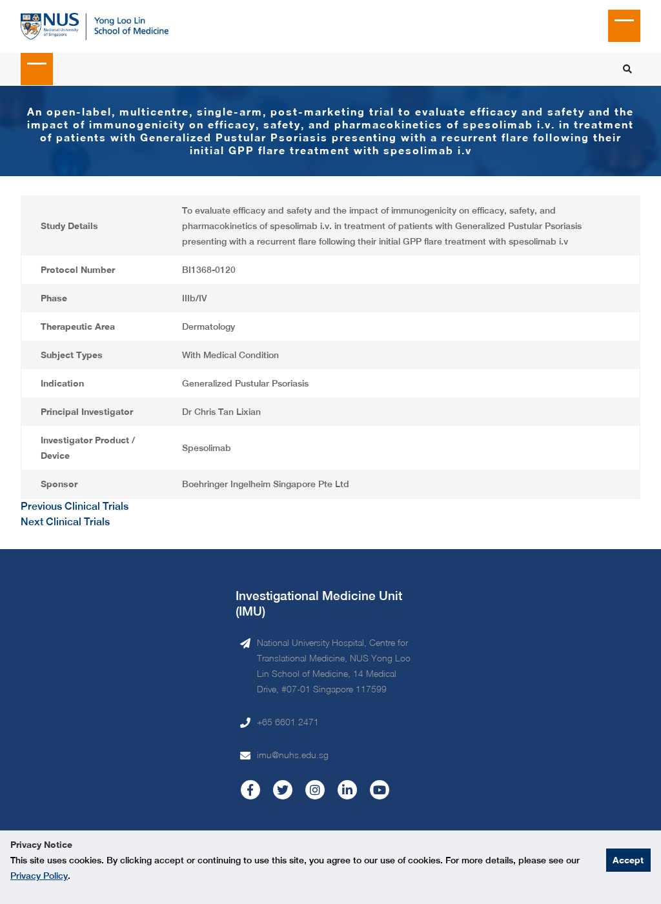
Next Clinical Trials (65, 522)
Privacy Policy (39, 875)
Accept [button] (628, 859)
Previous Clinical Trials (74, 506)
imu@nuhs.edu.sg (293, 754)
